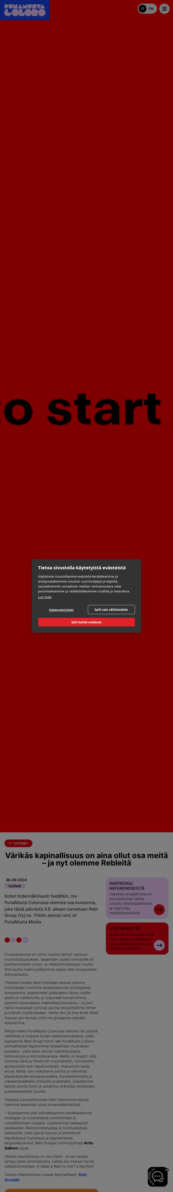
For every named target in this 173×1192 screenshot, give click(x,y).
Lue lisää (44, 597)
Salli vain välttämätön (111, 610)
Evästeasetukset (61, 610)
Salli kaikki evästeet (86, 622)
